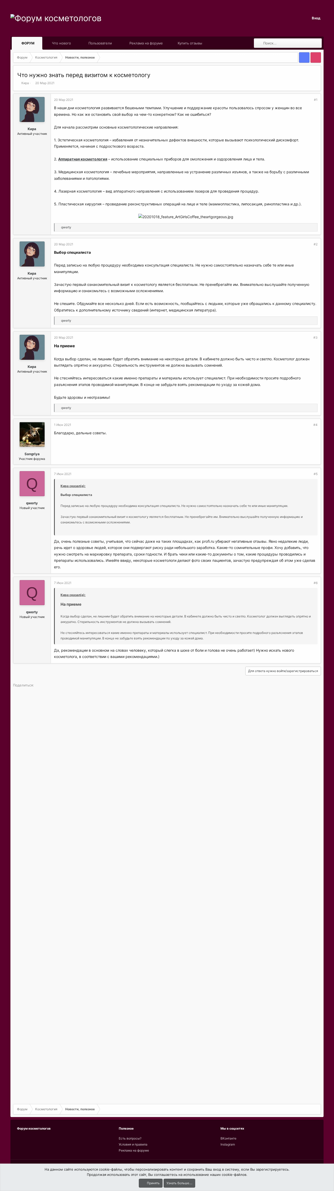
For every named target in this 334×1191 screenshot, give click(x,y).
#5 (316, 474)
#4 (315, 425)
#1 (316, 100)
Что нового (61, 43)
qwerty (32, 503)
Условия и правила (133, 1144)
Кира (25, 83)
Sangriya (32, 454)
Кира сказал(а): (73, 486)
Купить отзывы (190, 43)
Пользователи (100, 43)
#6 (316, 583)
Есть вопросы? (130, 1138)
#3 (315, 337)
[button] (39, 43)
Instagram (227, 1144)
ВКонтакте (228, 1138)
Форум (27, 43)
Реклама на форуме (146, 43)
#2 (316, 244)
